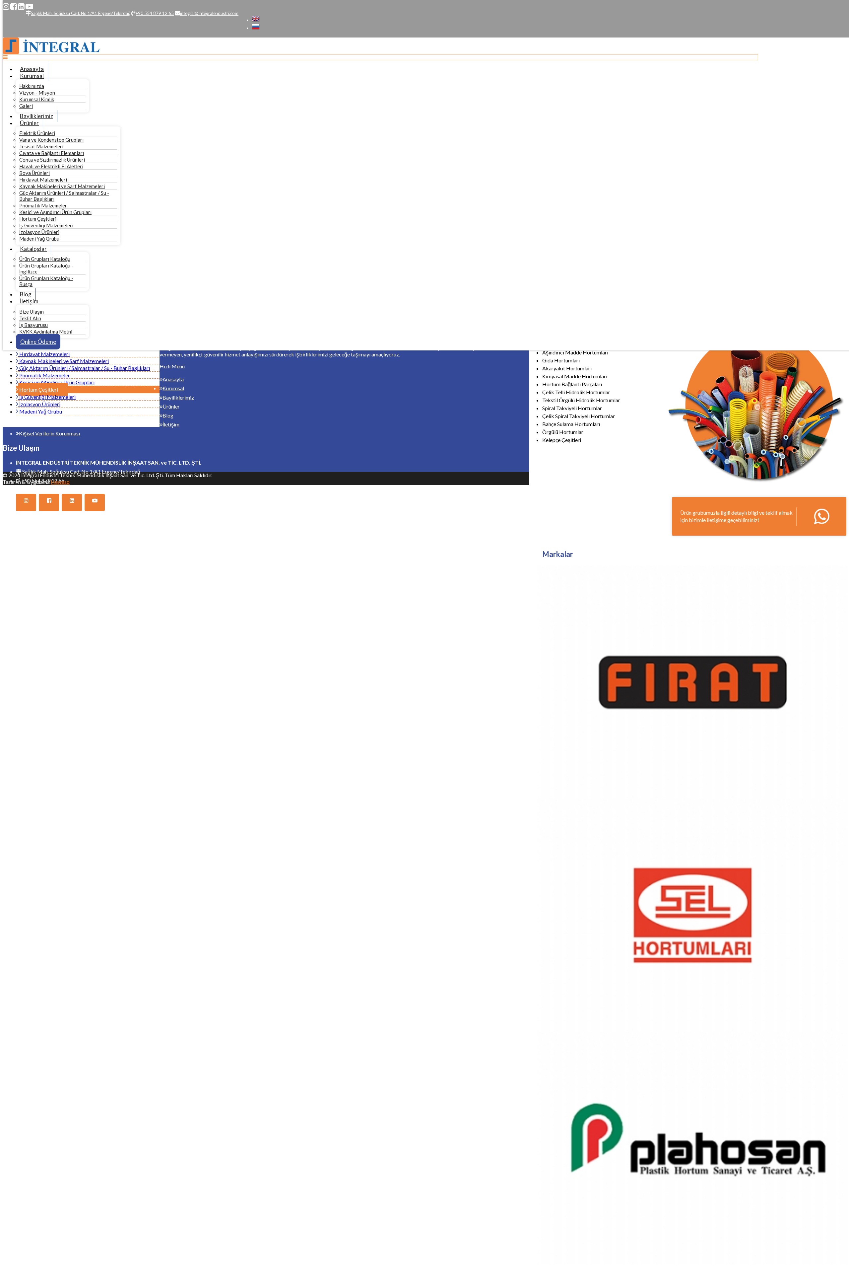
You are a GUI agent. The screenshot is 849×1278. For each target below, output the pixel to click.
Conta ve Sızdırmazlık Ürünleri (52, 160)
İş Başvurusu (33, 325)
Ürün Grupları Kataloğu (44, 259)
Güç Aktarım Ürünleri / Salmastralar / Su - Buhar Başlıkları (84, 368)
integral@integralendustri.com (57, 489)
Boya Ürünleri (34, 173)
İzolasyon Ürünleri (39, 232)
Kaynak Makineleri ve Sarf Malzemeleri (62, 186)
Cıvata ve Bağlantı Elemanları (51, 153)
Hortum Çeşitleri (37, 219)
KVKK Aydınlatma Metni (45, 332)
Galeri (26, 106)
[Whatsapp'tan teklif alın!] (759, 516)
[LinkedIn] (21, 6)
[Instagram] (6, 6)
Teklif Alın (30, 318)
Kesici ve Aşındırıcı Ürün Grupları (55, 212)
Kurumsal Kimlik (36, 99)
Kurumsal (32, 75)
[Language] (256, 20)
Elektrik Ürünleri (37, 133)
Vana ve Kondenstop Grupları (51, 140)
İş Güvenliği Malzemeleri (46, 225)
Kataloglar (33, 248)
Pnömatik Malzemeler (43, 205)
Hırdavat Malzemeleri (43, 180)
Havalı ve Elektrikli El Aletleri (51, 166)
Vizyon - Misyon (37, 93)
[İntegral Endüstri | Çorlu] (51, 52)
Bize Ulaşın (31, 312)
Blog (26, 294)
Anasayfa (32, 68)
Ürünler (29, 122)
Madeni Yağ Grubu (39, 239)
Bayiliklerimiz (36, 116)
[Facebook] (13, 6)
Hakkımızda (31, 86)
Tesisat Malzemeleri (41, 146)
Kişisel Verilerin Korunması (49, 433)
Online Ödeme (38, 341)
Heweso (60, 482)
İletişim (29, 301)
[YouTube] (29, 6)
